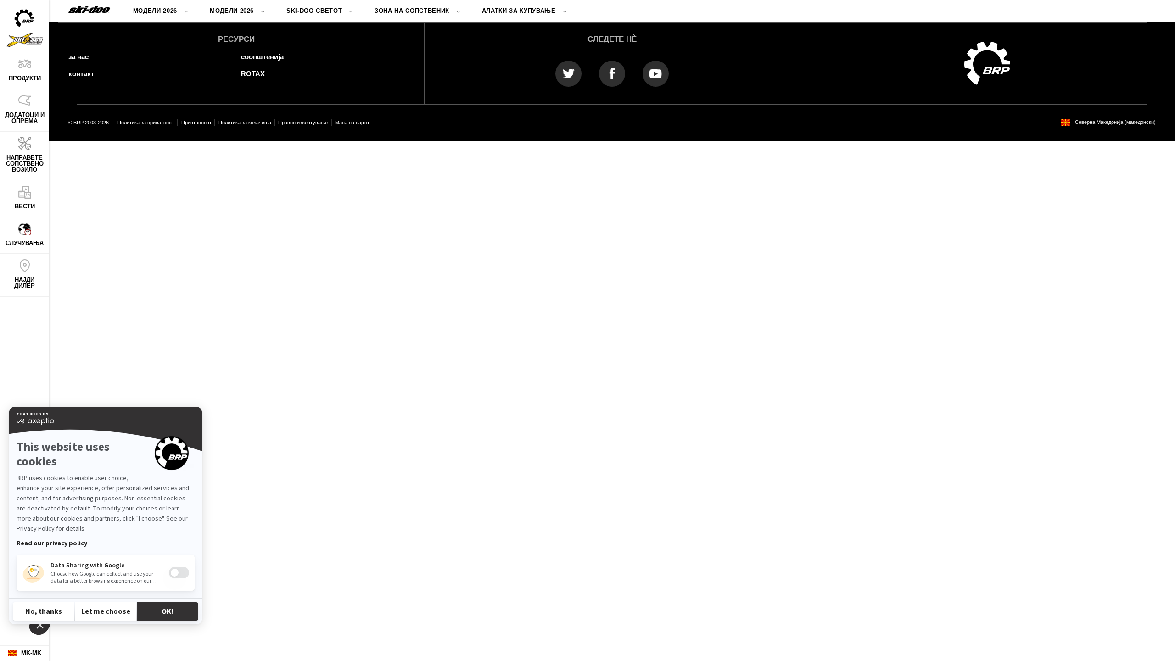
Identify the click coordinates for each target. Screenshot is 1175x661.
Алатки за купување (519, 10)
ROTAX (253, 74)
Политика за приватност (146, 122)
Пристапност (196, 122)
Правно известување (303, 122)
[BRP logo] (987, 63)
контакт (81, 74)
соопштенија (262, 57)
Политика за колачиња (244, 122)
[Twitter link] (568, 73)
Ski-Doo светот (314, 10)
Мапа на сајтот (352, 122)
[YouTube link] (656, 73)
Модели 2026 (155, 10)
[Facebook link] (612, 73)
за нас (78, 57)
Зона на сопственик (412, 10)
